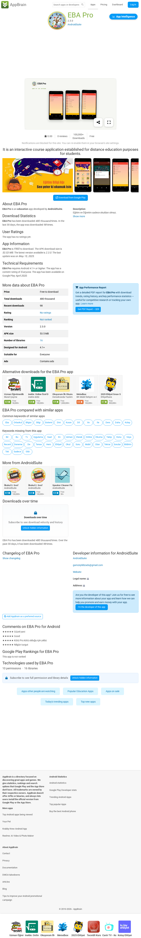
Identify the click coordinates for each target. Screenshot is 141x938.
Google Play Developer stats (63, 790)
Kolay (127, 422)
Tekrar (107, 444)
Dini (59, 422)
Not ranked (46, 319)
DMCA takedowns (11, 874)
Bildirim (127, 444)
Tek (7, 451)
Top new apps (88, 701)
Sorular (117, 444)
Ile (98, 422)
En (59, 437)
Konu (118, 437)
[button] (106, 579)
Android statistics (57, 783)
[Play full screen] (108, 122)
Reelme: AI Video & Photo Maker (18, 835)
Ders (108, 422)
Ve (88, 422)
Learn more (87, 303)
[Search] (82, 4)
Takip (109, 437)
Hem (48, 444)
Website (77, 572)
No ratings (45, 312)
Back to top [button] (133, 909)
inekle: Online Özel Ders (38, 394)
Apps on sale (113, 691)
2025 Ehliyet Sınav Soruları (111, 394)
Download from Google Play (71, 197)
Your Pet (6, 821)
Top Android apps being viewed (17, 814)
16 (41, 340)
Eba (7, 422)
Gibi (28, 451)
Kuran (69, 422)
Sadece (17, 451)
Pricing (103, 4)
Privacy (5, 860)
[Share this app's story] (98, 122)
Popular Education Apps (81, 691)
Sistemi (48, 422)
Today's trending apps (57, 701)
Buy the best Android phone (62, 811)
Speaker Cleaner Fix (62, 485)
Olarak (79, 437)
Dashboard (117, 4)
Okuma (98, 437)
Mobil (87, 444)
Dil (78, 422)
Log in (133, 4)
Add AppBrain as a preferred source (23, 616)
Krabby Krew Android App (14, 828)
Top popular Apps (57, 804)
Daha (117, 422)
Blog (4, 889)
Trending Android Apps (60, 797)
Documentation (9, 867)
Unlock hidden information (35, 528)
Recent (7, 444)
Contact (6, 853)
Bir (7, 437)
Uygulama (38, 437)
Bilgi (38, 422)
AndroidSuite (31, 463)
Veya (128, 437)
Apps (92, 4)
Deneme (18, 444)
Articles (6, 881)
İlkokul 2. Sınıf (35, 485)
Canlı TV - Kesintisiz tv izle (109, 935)
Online (89, 437)
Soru (78, 444)
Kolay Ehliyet (125, 935)
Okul (68, 444)
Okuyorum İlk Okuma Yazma (62, 394)
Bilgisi (28, 422)
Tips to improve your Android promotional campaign (22, 898)
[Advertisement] (70, 54)
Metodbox (81, 394)
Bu (17, 437)
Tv (26, 437)
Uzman (69, 437)
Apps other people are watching (38, 691)
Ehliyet (58, 444)
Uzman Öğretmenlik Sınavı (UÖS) (14, 394)
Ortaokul (18, 422)
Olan (97, 444)
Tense (39, 444)
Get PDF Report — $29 (88, 309)
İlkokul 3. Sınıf (11, 485)
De (29, 444)
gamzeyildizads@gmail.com (88, 565)
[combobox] (66, 4)
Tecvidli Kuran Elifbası (94, 935)
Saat (49, 437)
